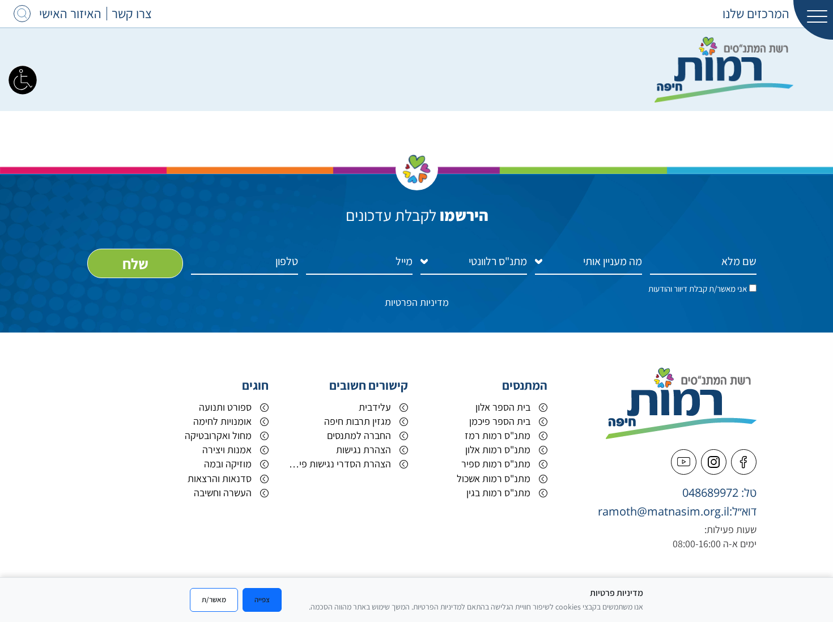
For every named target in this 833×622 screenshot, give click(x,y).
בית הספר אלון (502, 407)
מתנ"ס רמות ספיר (495, 463)
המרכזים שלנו (755, 13)
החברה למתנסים (359, 435)
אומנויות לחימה (222, 421)
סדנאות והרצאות (220, 478)
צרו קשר (132, 13)
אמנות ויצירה (227, 449)
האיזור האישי (70, 13)
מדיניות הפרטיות (417, 302)
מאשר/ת (214, 599)
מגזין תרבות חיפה (357, 421)
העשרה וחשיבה (223, 492)
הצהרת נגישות (363, 449)
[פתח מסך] (22, 79)
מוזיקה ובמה (228, 463)
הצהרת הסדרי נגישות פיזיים (338, 463)
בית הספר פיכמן (499, 421)
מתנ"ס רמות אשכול (493, 478)
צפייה (262, 599)
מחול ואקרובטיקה (218, 435)
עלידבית (375, 407)
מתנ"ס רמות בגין (498, 492)
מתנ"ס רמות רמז (497, 435)
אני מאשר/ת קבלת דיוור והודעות (697, 288)
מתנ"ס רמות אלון (497, 449)
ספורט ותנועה (225, 407)
